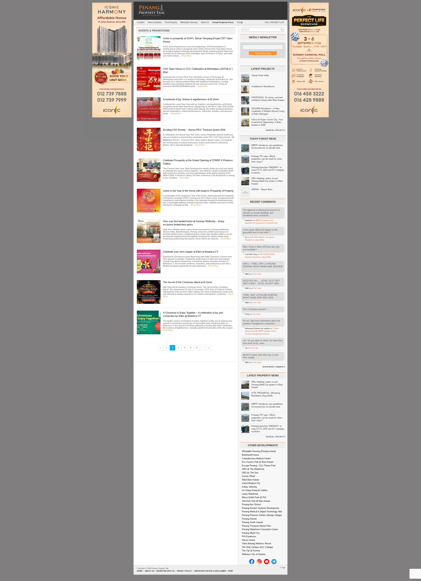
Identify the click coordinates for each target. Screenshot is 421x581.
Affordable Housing (189, 22)
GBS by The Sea (250, 472)
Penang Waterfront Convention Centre (260, 529)
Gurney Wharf (248, 476)
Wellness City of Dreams (254, 554)
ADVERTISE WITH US (165, 571)
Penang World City (251, 533)
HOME (139, 571)
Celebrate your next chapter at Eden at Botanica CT (190, 251)
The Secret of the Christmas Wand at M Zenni (187, 282)
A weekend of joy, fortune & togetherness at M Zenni (191, 99)
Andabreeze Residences (263, 86)
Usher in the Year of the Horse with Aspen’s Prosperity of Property (198, 190)
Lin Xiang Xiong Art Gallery (255, 490)
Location (141, 22)
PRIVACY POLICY (184, 571)
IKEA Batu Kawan (250, 480)
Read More (186, 56)
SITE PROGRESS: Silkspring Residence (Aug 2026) (265, 394)
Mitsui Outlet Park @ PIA (254, 497)
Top (283, 567)
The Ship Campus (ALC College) (257, 547)
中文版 (240, 22)
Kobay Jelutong (249, 487)
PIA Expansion (249, 536)
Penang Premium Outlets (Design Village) (262, 515)
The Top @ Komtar (251, 550)
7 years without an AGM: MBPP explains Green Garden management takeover (262, 331)
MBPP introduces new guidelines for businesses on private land (267, 146)
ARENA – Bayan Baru (261, 189)
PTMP (230, 571)
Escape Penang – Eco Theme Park (259, 465)
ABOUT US (149, 571)
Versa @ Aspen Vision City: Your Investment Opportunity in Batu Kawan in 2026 (267, 122)
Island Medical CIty (251, 483)
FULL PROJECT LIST (274, 22)
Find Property (171, 22)
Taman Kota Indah (260, 75)
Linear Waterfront (250, 494)
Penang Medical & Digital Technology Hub (262, 511)
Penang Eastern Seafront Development (260, 508)
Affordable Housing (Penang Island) (259, 451)
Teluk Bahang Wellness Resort (256, 543)
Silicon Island (248, 540)
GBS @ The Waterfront (253, 469)
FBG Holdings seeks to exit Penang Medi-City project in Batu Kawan (267, 181)
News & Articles (155, 22)
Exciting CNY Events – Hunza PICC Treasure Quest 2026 (194, 129)
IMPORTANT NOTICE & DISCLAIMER (210, 571)
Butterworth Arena (250, 455)
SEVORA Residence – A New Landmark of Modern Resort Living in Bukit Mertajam (267, 111)
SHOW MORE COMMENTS (273, 367)
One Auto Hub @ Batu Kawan (256, 501)
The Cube (257, 274)
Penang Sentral (249, 519)
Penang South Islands (252, 522)
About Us (205, 22)
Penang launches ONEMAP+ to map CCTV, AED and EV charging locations (267, 170)
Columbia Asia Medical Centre (256, 458)
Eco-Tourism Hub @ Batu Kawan (257, 462)
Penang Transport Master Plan (256, 526)
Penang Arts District (251, 504)
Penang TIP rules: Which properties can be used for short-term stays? (266, 159)
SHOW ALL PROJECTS (275, 130)
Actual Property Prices (223, 22)
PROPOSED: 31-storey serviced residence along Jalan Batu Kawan (267, 99)
